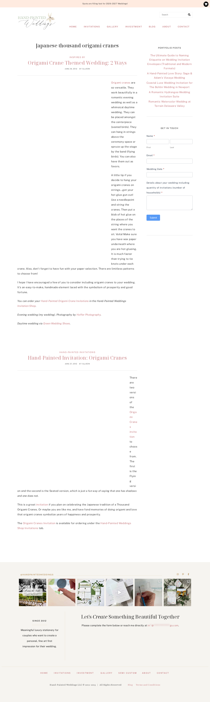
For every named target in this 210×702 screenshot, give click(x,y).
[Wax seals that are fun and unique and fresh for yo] (61, 592)
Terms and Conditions (148, 684)
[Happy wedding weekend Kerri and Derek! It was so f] (119, 592)
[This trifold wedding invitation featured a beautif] (177, 592)
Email (151, 155)
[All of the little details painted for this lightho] (148, 592)
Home (73, 26)
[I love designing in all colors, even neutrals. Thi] (90, 592)
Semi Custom (127, 673)
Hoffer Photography (89, 314)
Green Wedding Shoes (56, 323)
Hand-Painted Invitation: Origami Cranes (77, 357)
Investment (133, 26)
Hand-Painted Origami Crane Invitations (65, 301)
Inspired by (77, 57)
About (166, 26)
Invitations (92, 26)
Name (151, 136)
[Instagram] (178, 574)
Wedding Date (155, 169)
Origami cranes (121, 82)
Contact (184, 26)
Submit (153, 217)
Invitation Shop (26, 305)
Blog (152, 26)
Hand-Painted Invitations (77, 352)
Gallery (112, 26)
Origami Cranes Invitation (39, 523)
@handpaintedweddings (37, 575)
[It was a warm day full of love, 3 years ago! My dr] (32, 592)
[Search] (189, 14)
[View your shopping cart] (206, 4)
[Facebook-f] (188, 574)
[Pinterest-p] (183, 574)
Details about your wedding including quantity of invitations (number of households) (168, 187)
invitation (42, 504)
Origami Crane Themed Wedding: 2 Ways (77, 62)
